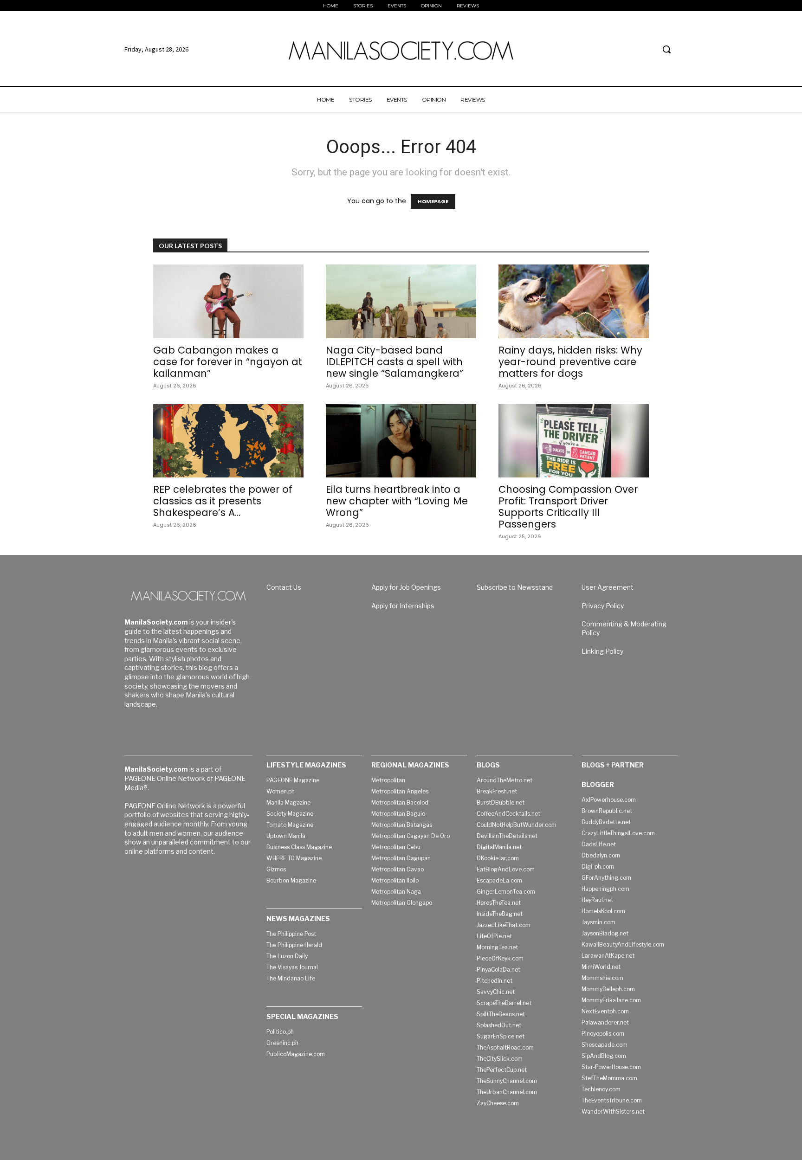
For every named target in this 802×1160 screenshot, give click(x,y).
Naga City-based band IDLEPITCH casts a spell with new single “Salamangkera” (394, 361)
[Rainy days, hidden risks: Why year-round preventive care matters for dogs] (573, 301)
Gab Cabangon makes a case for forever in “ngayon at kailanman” (227, 361)
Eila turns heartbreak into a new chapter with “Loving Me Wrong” (397, 501)
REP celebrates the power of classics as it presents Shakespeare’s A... (222, 501)
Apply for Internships (402, 606)
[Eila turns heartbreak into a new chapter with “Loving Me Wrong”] (401, 441)
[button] (666, 49)
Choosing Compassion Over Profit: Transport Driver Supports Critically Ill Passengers (568, 507)
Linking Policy (602, 651)
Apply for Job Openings (406, 587)
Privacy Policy (603, 606)
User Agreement (608, 587)
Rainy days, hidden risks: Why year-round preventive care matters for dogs (570, 361)
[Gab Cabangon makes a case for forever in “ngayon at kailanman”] (228, 301)
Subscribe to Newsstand (515, 587)
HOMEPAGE (433, 201)
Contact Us (283, 587)
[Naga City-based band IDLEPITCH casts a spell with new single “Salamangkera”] (401, 301)
